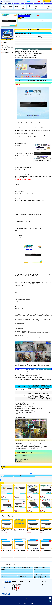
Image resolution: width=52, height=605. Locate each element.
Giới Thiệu (15, 3)
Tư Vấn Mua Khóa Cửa (29, 602)
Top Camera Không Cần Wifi (29, 475)
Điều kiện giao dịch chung (5, 587)
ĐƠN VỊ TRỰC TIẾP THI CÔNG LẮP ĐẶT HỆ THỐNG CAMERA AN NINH (26, 598)
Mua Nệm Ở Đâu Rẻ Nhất (4, 576)
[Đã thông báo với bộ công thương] (5, 594)
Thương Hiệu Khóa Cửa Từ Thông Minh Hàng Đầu (39, 574)
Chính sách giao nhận (4, 585)
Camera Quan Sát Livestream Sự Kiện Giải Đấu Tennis (24, 567)
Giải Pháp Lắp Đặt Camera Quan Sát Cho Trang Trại (38, 475)
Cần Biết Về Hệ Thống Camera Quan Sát (20, 475)
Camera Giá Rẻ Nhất (4, 45)
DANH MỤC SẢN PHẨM (5, 3)
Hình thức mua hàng (4, 584)
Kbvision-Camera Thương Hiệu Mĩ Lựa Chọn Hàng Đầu (24, 574)
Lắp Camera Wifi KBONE (23, 602)
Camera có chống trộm (5, 48)
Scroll (50, 601)
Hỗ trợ (33, 3)
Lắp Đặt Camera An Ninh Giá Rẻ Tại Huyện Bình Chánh (10, 475)
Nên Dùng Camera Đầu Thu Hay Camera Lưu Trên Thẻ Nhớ (8, 567)
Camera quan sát (21, 3)
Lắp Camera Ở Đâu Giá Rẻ (4, 574)
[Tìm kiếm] (28, 1)
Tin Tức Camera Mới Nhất (8, 564)
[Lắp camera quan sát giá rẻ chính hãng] (11, 3)
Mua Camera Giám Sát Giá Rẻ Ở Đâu (22, 576)
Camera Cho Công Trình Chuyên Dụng (6, 49)
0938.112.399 (47, 1)
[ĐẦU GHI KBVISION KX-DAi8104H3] (9, 20)
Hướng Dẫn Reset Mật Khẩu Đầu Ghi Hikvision (39, 567)
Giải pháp (27, 3)
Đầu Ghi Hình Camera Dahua (21, 569)
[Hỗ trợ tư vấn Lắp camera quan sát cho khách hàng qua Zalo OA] (50, 598)
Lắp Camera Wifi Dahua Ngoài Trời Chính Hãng (7, 52)
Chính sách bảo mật (4, 586)
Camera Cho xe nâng (4, 42)
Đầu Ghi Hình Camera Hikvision (4, 569)
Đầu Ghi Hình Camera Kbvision (37, 569)
